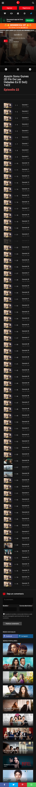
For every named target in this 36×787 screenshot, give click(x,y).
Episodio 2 (25, 111)
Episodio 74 (25, 577)
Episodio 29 (25, 286)
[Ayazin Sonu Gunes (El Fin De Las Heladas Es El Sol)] (18, 69)
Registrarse (26, 8)
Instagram (24, 636)
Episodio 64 (25, 512)
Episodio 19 (25, 221)
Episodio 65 (25, 518)
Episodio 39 (25, 350)
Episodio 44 (25, 383)
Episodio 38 (25, 344)
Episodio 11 (25, 169)
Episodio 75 (25, 583)
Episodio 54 (25, 447)
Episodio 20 (25, 227)
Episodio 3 (25, 117)
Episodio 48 (25, 408)
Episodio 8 (25, 150)
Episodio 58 (25, 473)
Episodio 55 (25, 454)
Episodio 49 (25, 415)
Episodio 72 (25, 564)
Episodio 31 (25, 298)
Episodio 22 (25, 240)
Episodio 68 (25, 538)
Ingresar (9, 8)
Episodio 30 (25, 292)
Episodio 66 (25, 525)
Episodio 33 (25, 311)
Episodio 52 (25, 434)
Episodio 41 (25, 363)
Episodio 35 (25, 324)
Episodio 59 (25, 480)
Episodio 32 (25, 305)
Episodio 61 (25, 492)
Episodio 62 (25, 499)
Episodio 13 (25, 182)
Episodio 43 (25, 376)
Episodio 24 (25, 253)
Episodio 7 (25, 143)
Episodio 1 (25, 104)
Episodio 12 (25, 176)
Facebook (9, 636)
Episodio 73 (25, 570)
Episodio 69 (25, 544)
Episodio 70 (25, 551)
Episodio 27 (25, 273)
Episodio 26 (25, 266)
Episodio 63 (25, 505)
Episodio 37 (25, 337)
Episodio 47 (25, 402)
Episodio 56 (25, 460)
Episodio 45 (25, 389)
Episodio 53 (25, 441)
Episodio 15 (25, 195)
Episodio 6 (25, 137)
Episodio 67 (25, 531)
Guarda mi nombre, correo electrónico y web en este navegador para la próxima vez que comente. (17, 616)
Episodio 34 (25, 318)
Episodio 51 (25, 428)
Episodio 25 (25, 260)
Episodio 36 (25, 331)
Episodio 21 (25, 234)
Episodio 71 (25, 557)
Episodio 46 (25, 395)
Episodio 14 (25, 189)
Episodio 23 (25, 247)
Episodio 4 (25, 124)
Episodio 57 (25, 467)
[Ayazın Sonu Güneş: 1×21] (6, 69)
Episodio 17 (25, 208)
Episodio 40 (25, 357)
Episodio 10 (25, 163)
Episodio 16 (25, 201)
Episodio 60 (25, 486)
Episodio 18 (25, 214)
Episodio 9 (25, 156)
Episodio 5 (25, 130)
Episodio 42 (25, 370)
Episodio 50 (25, 421)
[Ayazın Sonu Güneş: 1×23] (30, 69)
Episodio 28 (25, 279)
